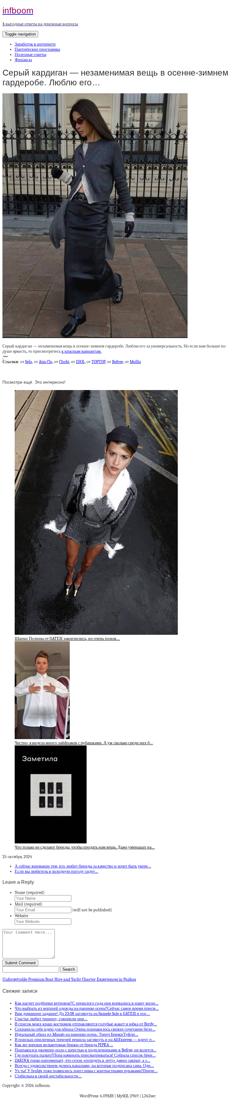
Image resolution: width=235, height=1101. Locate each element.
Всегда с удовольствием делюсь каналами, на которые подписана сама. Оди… (84, 1065)
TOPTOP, (98, 361)
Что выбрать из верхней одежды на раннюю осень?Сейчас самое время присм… (87, 1008)
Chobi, (64, 361)
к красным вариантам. (82, 351)
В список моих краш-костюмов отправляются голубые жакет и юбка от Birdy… (86, 1024)
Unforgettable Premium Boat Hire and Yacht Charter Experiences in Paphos (69, 979)
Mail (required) (28, 904)
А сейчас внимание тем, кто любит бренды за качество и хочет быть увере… (83, 866)
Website (21, 915)
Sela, (29, 361)
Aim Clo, (46, 361)
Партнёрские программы (37, 49)
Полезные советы (30, 54)
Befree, (118, 361)
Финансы (23, 59)
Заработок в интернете (35, 44)
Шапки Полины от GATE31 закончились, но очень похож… (67, 638)
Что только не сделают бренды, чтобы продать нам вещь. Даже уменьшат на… (85, 847)
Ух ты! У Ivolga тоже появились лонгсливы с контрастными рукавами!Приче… (86, 1070)
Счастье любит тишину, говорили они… (51, 1018)
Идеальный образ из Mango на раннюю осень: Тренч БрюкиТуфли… (76, 1034)
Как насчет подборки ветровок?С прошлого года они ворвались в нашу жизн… (87, 1003)
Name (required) (29, 892)
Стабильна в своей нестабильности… (48, 1076)
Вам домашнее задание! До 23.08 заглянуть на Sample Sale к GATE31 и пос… (82, 1013)
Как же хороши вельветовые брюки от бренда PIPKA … (64, 1044)
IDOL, (81, 361)
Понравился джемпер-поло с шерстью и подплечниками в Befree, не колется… (85, 1050)
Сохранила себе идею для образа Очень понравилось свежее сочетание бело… (85, 1029)
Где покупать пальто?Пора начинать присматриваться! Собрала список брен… (85, 1055)
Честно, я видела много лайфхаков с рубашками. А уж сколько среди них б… (84, 743)
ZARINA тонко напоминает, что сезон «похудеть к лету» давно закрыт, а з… (82, 1060)
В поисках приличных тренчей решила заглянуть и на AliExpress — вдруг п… (85, 1039)
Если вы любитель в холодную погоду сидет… (56, 871)
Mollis (135, 361)
